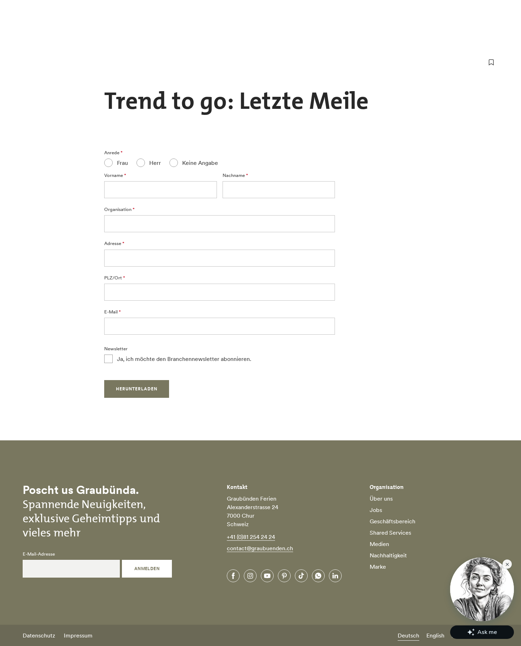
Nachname (234, 175)
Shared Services (390, 532)
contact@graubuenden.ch (260, 548)
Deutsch (408, 635)
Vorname (113, 175)
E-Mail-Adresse (39, 554)
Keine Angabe (200, 162)
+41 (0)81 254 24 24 (251, 536)
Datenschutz (39, 635)
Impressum (78, 635)
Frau (122, 162)
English (435, 635)
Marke (378, 566)
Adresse (112, 243)
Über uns (381, 498)
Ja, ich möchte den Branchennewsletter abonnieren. (184, 358)
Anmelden (147, 568)
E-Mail (111, 312)
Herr (155, 162)
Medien (379, 543)
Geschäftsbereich (392, 521)
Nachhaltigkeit (388, 555)
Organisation (117, 209)
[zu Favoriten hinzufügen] (491, 62)
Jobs (376, 509)
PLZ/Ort (113, 278)
